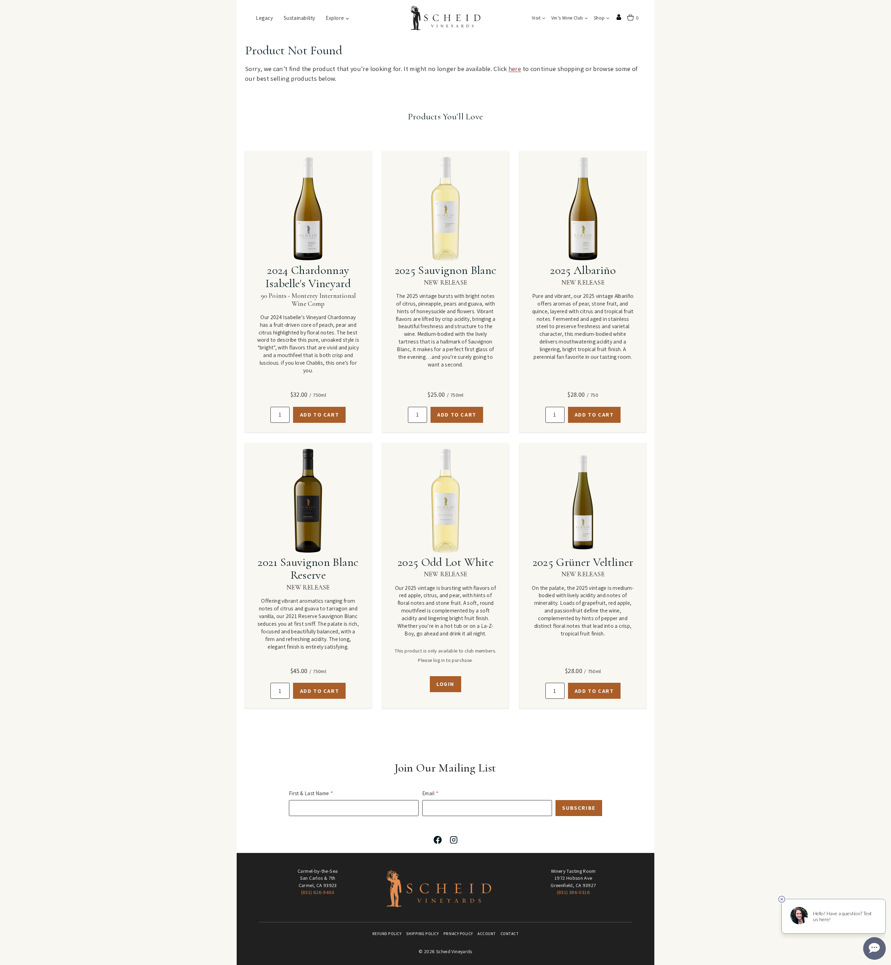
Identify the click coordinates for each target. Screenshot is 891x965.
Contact (509, 933)
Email (428, 793)
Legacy (264, 18)
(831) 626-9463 (317, 892)
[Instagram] (454, 840)
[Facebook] (437, 840)
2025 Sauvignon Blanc (446, 270)
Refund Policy (387, 933)
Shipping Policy (422, 933)
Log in (619, 17)
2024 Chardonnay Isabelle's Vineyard (308, 277)
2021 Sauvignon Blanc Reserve (308, 569)
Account (487, 933)
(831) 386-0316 (573, 892)
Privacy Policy (458, 933)
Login (445, 684)
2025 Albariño (582, 270)
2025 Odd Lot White (445, 562)
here (514, 68)
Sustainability (299, 18)
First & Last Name (309, 793)
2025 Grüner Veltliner (583, 562)
